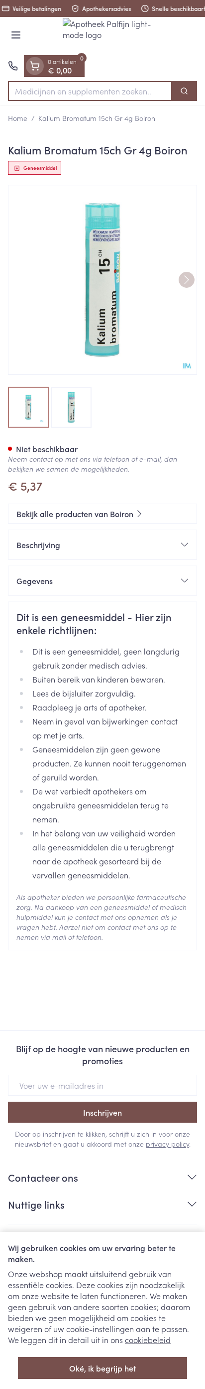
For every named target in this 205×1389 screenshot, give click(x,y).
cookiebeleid (148, 1339)
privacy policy (167, 1144)
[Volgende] (187, 280)
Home (17, 118)
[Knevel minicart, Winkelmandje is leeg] (35, 66)
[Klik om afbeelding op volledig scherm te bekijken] (102, 279)
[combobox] (90, 91)
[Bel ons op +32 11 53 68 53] (13, 66)
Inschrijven (102, 1112)
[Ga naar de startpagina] (112, 36)
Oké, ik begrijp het (102, 1368)
